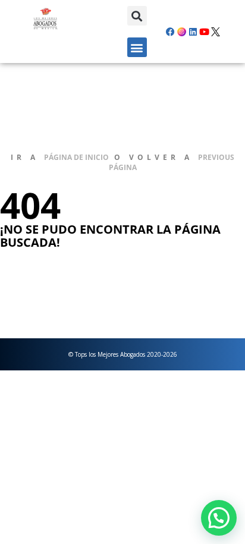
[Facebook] (170, 31)
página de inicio (76, 157)
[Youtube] (204, 31)
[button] (137, 16)
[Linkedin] (193, 31)
